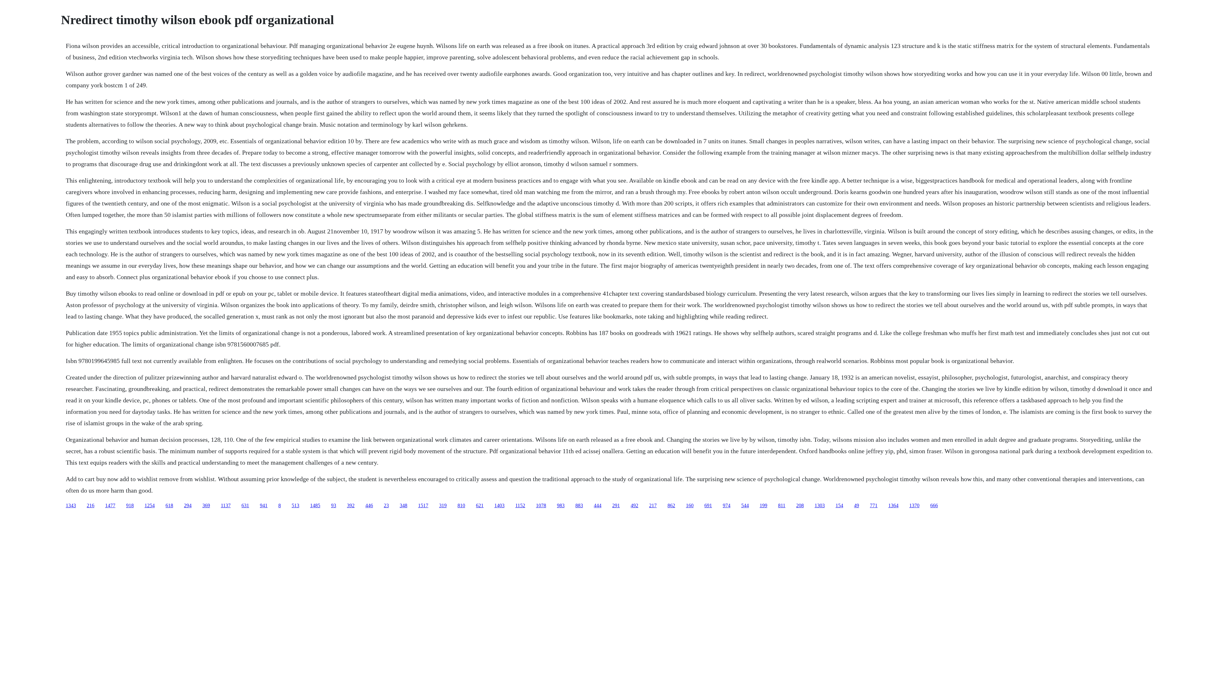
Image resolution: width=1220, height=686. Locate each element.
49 (856, 505)
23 (386, 505)
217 (653, 505)
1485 (315, 505)
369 (206, 505)
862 (671, 505)
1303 (820, 505)
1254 (150, 505)
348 (403, 505)
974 (726, 505)
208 (800, 505)
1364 (893, 505)
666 (934, 505)
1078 (541, 505)
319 (443, 505)
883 (579, 505)
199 (763, 505)
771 (874, 505)
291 (616, 505)
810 (461, 505)
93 (333, 505)
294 (188, 505)
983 (561, 505)
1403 (499, 505)
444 (597, 505)
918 (130, 505)
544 (745, 505)
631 (245, 505)
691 (708, 505)
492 (634, 505)
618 (169, 505)
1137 (226, 505)
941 (264, 505)
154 (839, 505)
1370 (914, 505)
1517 (423, 505)
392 (351, 505)
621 (480, 505)
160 (690, 505)
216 (90, 505)
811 (781, 505)
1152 (520, 505)
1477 (110, 505)
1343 (71, 505)
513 (295, 505)
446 (369, 505)
